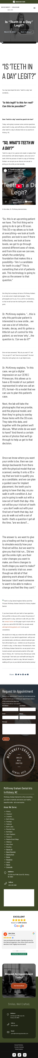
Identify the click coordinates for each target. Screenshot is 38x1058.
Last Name (22, 705)
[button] (34, 8)
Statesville (9, 867)
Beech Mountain (11, 852)
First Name (5, 705)
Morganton (9, 859)
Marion (8, 865)
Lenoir (8, 862)
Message (5, 722)
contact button (9, 621)
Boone (8, 857)
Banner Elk (9, 849)
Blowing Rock (10, 854)
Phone (21, 713)
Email (4, 713)
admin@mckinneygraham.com (11, 627)
